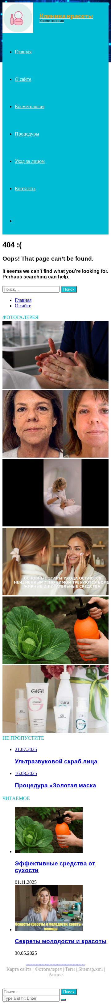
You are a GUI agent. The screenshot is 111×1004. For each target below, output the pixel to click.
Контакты (25, 188)
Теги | (71, 969)
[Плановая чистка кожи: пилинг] (55, 699)
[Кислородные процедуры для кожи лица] (55, 355)
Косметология (29, 106)
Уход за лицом (30, 161)
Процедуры (27, 133)
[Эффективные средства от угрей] (55, 630)
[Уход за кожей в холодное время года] (55, 562)
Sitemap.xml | (91, 969)
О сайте (23, 79)
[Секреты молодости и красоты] (62, 908)
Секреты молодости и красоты (60, 941)
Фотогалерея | (50, 969)
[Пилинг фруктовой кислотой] (55, 424)
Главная (23, 51)
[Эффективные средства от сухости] (62, 830)
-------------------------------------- (55, 963)
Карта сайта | (20, 969)
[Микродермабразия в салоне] (55, 493)
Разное (55, 974)
